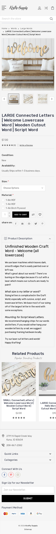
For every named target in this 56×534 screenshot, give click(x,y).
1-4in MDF (11, 204)
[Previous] (4, 99)
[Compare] (46, 9)
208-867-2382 (14, 445)
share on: (7, 222)
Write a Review (26, 145)
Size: (5, 181)
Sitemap (28, 529)
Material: (8, 195)
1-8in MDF (11, 200)
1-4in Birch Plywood (16, 208)
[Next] (51, 99)
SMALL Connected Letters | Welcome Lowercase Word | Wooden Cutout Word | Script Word (18, 404)
